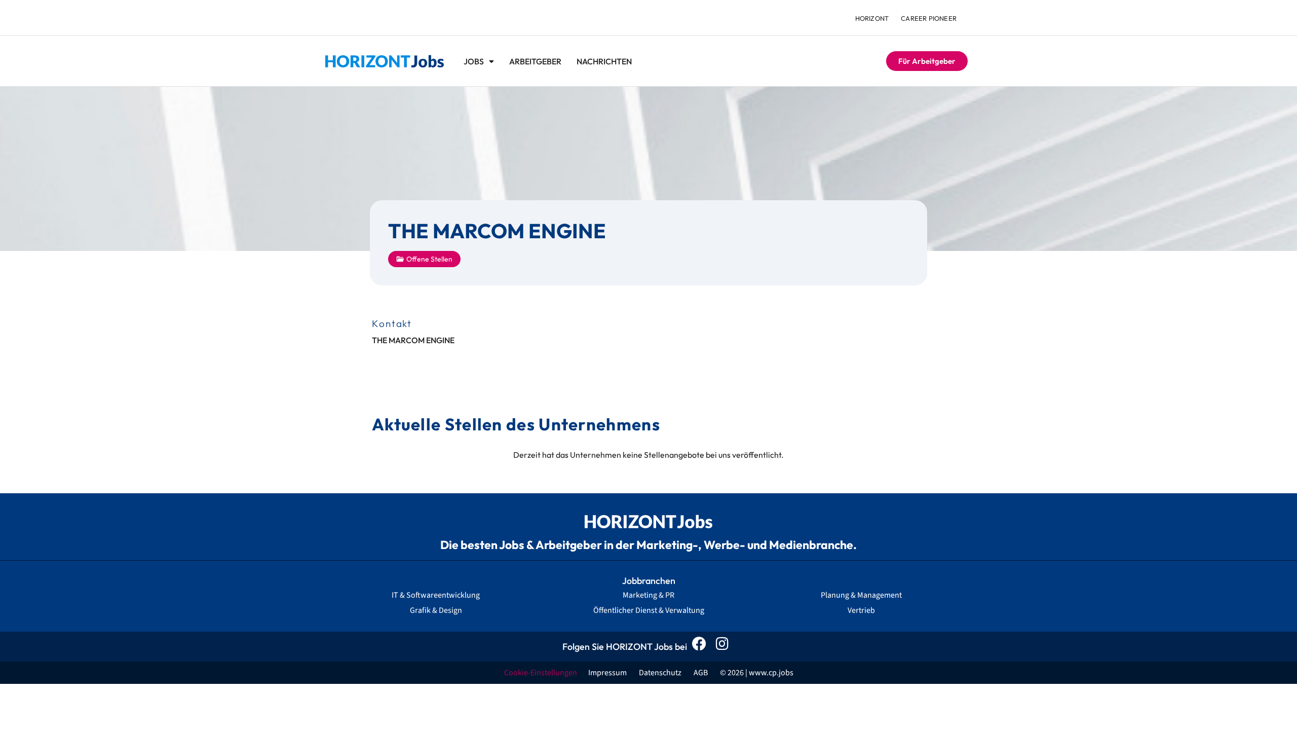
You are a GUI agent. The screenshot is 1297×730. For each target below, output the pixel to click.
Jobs (474, 61)
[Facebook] (702, 646)
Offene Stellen (429, 259)
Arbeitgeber (535, 61)
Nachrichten (604, 61)
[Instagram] (725, 646)
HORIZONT (872, 18)
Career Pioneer (929, 18)
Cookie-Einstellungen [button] (540, 672)
